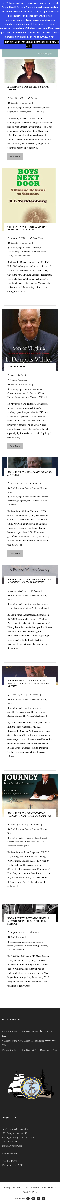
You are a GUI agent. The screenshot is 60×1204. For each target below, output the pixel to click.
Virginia (34, 397)
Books (28, 102)
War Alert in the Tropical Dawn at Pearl (21, 1031)
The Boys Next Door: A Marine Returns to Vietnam (27, 228)
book (27, 107)
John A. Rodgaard (33, 837)
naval (29, 945)
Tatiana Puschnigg (18, 379)
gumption (21, 500)
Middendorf (20, 945)
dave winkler (42, 604)
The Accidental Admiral (34, 715)
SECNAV (12, 949)
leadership (21, 711)
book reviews (36, 107)
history (39, 941)
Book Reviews (17, 102)
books (39, 389)
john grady (21, 393)
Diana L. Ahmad (34, 111)
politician (42, 945)
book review (30, 389)
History (43, 488)
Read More (15, 156)
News (10, 491)
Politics (11, 397)
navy (35, 945)
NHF (34, 607)
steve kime (42, 607)
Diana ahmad (20, 111)
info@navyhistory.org (12, 1145)
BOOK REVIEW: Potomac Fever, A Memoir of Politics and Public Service (29, 921)
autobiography (17, 107)
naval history (33, 500)
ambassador (15, 941)
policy (42, 711)
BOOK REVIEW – (30, 473)
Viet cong (17, 255)
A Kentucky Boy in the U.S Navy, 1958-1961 (28, 88)
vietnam (26, 255)
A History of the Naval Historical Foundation (23, 1040)
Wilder (42, 397)
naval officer (25, 607)
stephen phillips (15, 715)
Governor (12, 393)
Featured (36, 488)
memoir (11, 945)
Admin (34, 98)
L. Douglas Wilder (36, 393)
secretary (20, 949)
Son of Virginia (18, 366)
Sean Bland (38, 238)
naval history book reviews (27, 841)
